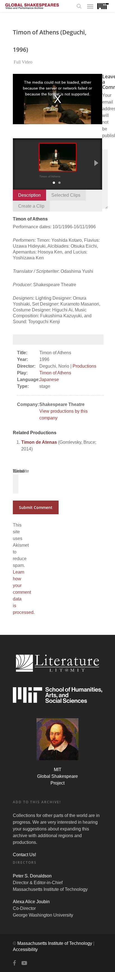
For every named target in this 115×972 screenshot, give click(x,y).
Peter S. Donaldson (32, 876)
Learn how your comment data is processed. (24, 592)
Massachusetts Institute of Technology (54, 943)
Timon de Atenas (39, 442)
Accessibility (25, 949)
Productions (84, 366)
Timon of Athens (55, 372)
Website (21, 471)
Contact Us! (24, 854)
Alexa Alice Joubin (31, 901)
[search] (79, 6)
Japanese (49, 379)
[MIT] (103, 6)
